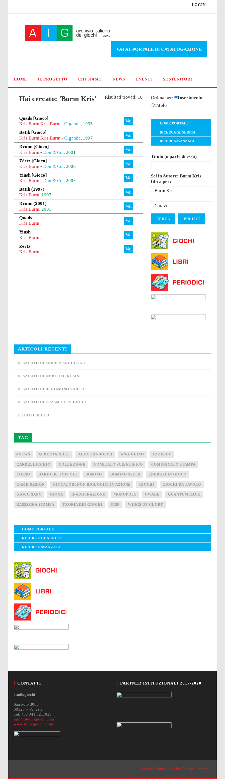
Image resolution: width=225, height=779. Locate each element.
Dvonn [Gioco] (34, 146)
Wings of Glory (145, 504)
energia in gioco (167, 474)
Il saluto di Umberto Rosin (48, 376)
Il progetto (52, 79)
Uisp (115, 504)
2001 (71, 152)
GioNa (56, 494)
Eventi (144, 79)
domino (93, 474)
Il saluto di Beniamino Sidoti (51, 389)
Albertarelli (54, 454)
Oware (152, 494)
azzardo (162, 454)
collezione (72, 464)
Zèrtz (24, 246)
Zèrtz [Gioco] (33, 160)
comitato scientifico (118, 464)
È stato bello (33, 415)
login (199, 5)
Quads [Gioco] (34, 118)
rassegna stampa (35, 504)
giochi (146, 484)
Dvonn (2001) (33, 203)
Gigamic (72, 123)
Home (20, 79)
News (119, 79)
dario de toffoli (57, 474)
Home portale (174, 123)
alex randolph (95, 454)
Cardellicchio (33, 464)
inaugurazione (88, 494)
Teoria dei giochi (82, 504)
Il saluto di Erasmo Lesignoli (52, 402)
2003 (71, 180)
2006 (71, 166)
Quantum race (184, 494)
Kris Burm (29, 123)
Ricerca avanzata (177, 141)
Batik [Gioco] (33, 132)
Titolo (160, 105)
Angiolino (132, 454)
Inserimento (190, 97)
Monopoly (125, 494)
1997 (88, 138)
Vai (128, 121)
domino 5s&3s (125, 474)
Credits (202, 769)
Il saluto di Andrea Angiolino (52, 363)
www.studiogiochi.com (33, 724)
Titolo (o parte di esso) (174, 156)
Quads (25, 217)
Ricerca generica (177, 132)
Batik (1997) (31, 189)
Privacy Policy (152, 769)
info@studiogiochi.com (34, 719)
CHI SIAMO (90, 79)
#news (23, 454)
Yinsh (24, 232)
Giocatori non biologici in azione (92, 484)
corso (23, 474)
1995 (88, 123)
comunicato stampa (173, 464)
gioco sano (29, 494)
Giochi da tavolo (181, 484)
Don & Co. (53, 152)
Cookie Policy (181, 769)
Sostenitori (177, 79)
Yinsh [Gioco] (33, 175)
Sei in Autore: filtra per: (176, 178)
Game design (30, 484)
